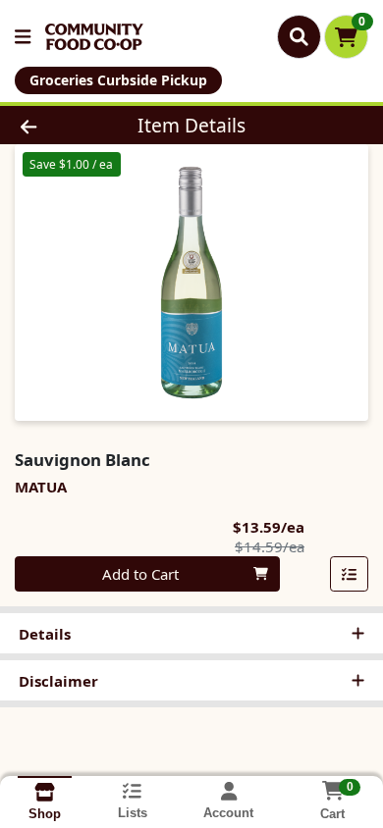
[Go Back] (59, 125)
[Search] (299, 36)
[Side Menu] (22, 37)
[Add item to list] (349, 574)
